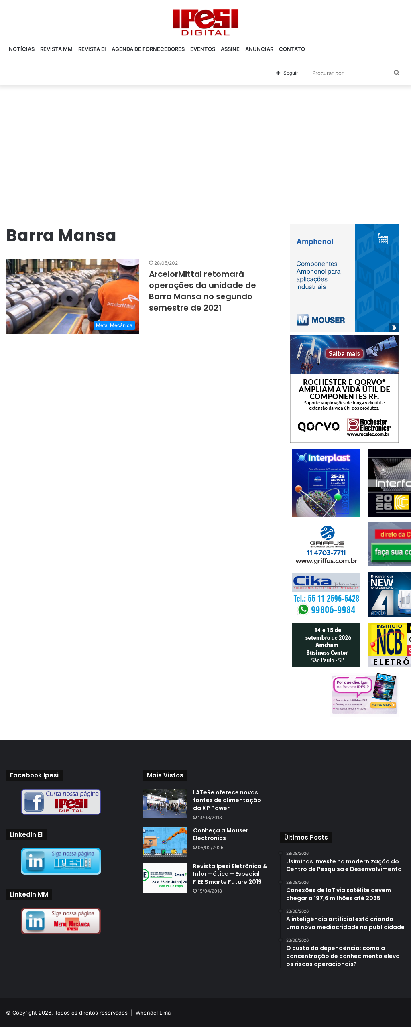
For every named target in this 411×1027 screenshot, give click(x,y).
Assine (230, 49)
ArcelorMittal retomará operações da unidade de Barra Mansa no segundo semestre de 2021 (202, 290)
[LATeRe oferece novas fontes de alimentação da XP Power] (165, 803)
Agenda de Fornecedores (148, 49)
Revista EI (92, 49)
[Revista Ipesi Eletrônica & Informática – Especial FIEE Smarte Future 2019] (165, 878)
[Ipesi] (205, 20)
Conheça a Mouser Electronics (220, 834)
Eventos (202, 49)
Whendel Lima (153, 1012)
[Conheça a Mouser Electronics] (165, 842)
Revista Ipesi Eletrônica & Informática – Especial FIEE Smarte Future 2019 (230, 874)
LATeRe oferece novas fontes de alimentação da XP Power (227, 800)
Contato (292, 49)
